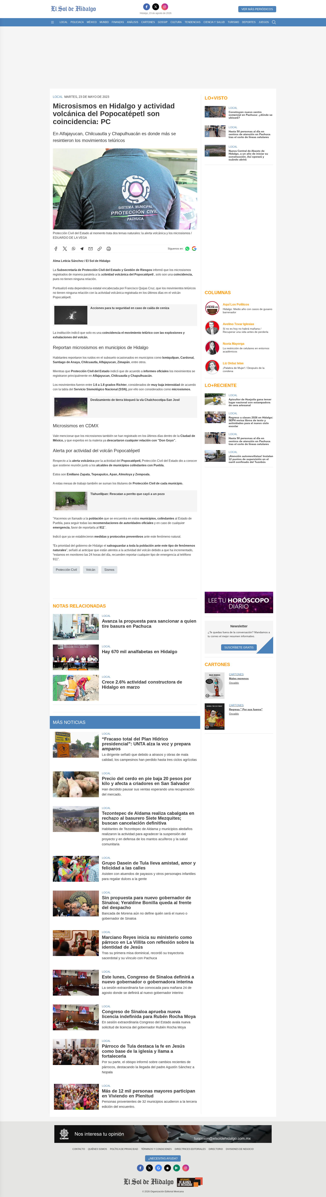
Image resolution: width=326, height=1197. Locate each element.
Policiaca (77, 22)
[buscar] (274, 22)
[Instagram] (164, 6)
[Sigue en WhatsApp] (187, 249)
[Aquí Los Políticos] (212, 308)
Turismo (233, 22)
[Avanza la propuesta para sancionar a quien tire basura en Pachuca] (76, 627)
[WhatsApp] (73, 249)
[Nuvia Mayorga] (212, 347)
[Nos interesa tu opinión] (163, 1134)
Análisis (132, 22)
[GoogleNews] (158, 1168)
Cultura (176, 22)
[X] (155, 6)
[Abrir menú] (52, 22)
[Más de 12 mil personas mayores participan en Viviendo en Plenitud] (76, 1099)
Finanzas (118, 22)
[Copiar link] (100, 249)
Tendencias (193, 22)
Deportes (249, 22)
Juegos (264, 22)
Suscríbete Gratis (239, 647)
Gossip (163, 22)
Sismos (109, 569)
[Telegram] (82, 249)
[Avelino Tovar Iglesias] (212, 327)
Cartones (148, 22)
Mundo (104, 22)
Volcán (90, 569)
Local (64, 22)
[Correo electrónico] (91, 249)
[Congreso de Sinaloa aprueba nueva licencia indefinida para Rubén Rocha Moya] (76, 1019)
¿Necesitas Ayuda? (163, 1158)
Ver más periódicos (257, 9)
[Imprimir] (109, 249)
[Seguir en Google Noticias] (194, 249)
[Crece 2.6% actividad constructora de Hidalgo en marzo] (76, 688)
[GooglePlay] (176, 1168)
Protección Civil (66, 569)
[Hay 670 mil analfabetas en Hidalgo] (76, 657)
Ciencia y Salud (214, 22)
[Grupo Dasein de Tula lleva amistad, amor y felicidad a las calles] (76, 871)
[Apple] (167, 1168)
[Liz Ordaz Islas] (212, 366)
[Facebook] (146, 6)
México (92, 22)
